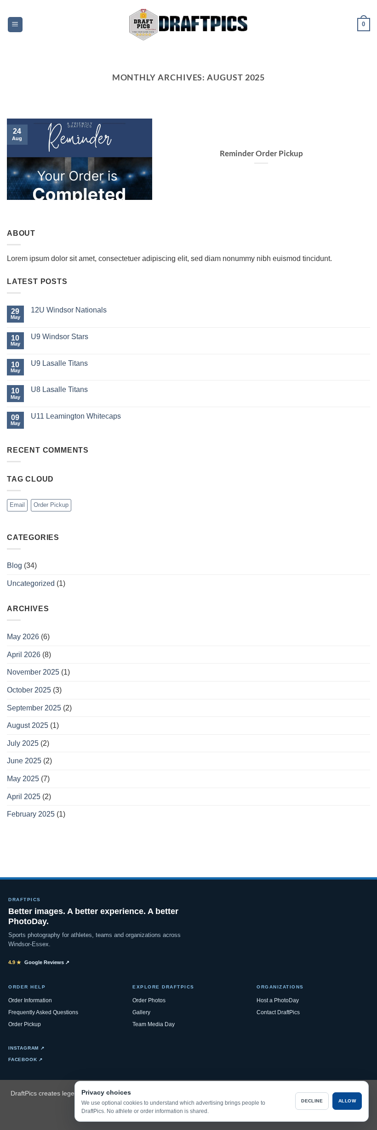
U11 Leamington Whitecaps (76, 416)
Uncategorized (31, 583)
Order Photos (149, 1000)
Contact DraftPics (278, 1012)
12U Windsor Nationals (69, 310)
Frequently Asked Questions (43, 1012)
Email (17, 504)
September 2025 (34, 708)
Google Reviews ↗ (38, 962)
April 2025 (23, 797)
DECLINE (312, 1100)
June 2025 (24, 761)
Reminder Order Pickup (261, 153)
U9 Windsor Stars (59, 337)
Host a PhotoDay (278, 1000)
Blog (14, 565)
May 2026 (23, 637)
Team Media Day (153, 1024)
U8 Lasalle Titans (59, 389)
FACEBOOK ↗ (25, 1059)
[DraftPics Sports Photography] (188, 24)
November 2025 (33, 672)
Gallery (141, 1012)
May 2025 (23, 779)
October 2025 (29, 690)
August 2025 (27, 725)
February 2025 (31, 814)
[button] (15, 24)
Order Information (30, 1000)
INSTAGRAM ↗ (26, 1048)
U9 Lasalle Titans (59, 363)
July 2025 (23, 743)
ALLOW (347, 1100)
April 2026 (23, 655)
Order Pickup (51, 504)
